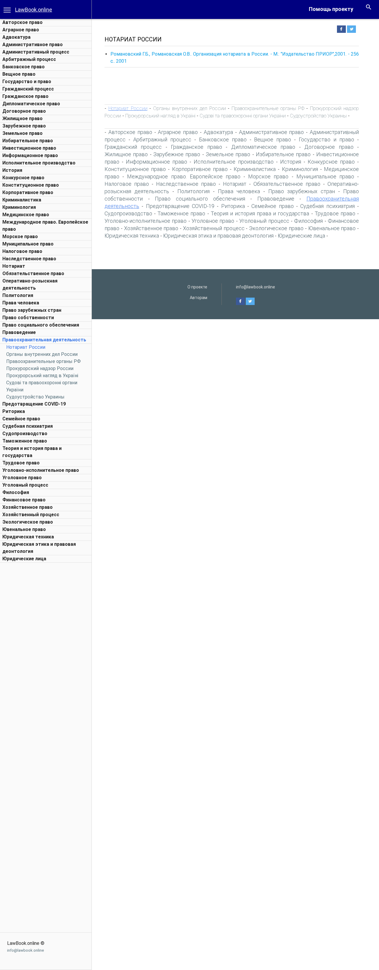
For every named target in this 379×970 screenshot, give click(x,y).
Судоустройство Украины (35, 397)
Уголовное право (22, 477)
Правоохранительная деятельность (44, 340)
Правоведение (19, 332)
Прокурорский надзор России (39, 368)
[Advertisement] (45, 654)
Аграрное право (20, 30)
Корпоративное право (27, 192)
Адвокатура (16, 37)
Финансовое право (24, 500)
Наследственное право (29, 259)
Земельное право (22, 133)
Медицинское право (25, 214)
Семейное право (21, 419)
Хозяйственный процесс (30, 514)
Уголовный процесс (25, 485)
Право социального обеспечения (40, 325)
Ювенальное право (24, 529)
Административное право (32, 44)
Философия (15, 492)
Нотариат (13, 266)
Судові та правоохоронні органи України (243, 116)
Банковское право (23, 67)
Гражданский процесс (28, 89)
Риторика (13, 411)
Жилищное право (22, 118)
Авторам (198, 297)
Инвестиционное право (29, 148)
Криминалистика (21, 200)
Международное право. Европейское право (183, 176)
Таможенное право (24, 441)
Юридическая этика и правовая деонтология (218, 236)
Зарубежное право (24, 126)
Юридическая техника (28, 537)
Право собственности (28, 317)
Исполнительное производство (39, 163)
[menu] (7, 9)
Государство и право (26, 81)
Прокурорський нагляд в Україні (42, 375)
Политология (17, 295)
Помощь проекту (331, 9)
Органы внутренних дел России (42, 354)
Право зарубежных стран (31, 310)
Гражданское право (25, 96)
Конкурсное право (23, 177)
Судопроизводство (24, 433)
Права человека (20, 303)
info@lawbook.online (25, 950)
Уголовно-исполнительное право (40, 470)
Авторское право (22, 22)
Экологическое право (27, 522)
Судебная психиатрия (27, 426)
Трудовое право (21, 463)
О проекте (197, 287)
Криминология (19, 207)
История (12, 170)
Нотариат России (25, 347)
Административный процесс (35, 52)
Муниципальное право (28, 244)
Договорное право (24, 111)
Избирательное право (27, 140)
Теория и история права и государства (260, 213)
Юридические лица (24, 558)
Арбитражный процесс (29, 59)
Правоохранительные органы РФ (43, 361)
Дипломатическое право (31, 103)
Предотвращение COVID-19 (34, 404)
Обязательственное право (33, 273)
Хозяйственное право (27, 507)
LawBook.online (33, 10)
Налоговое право (22, 251)
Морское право (20, 236)
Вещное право (19, 74)
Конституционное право (30, 185)
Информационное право (30, 155)
